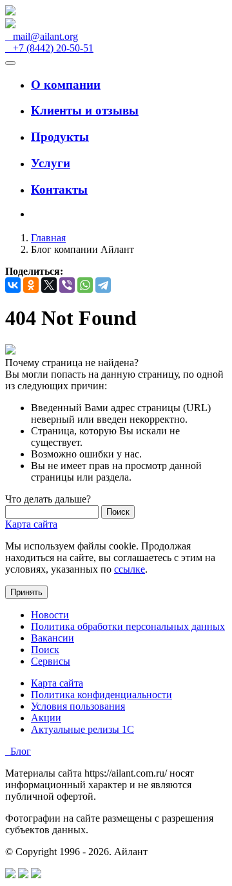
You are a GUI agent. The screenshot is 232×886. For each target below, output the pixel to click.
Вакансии (52, 637)
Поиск (45, 649)
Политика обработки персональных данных (128, 626)
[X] (49, 285)
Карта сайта (31, 524)
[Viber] (67, 285)
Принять (26, 592)
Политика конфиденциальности (101, 694)
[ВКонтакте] (13, 285)
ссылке (129, 569)
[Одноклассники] (31, 285)
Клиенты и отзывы (85, 110)
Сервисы (50, 661)
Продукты (60, 136)
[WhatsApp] (85, 285)
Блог (18, 751)
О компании (66, 84)
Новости (50, 614)
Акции (46, 717)
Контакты (59, 189)
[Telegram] (103, 285)
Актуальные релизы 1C (82, 729)
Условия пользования (78, 706)
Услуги (50, 163)
